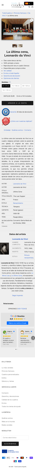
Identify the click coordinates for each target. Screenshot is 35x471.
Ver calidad (7, 71)
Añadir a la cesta (17, 103)
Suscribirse (10, 444)
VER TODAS (22, 309)
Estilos (4, 378)
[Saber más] (10, 82)
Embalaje (7, 130)
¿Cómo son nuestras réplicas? (21, 121)
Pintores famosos (20, 13)
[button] (2, 338)
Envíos (4, 403)
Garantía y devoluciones (10, 396)
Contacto (27, 130)
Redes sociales (7, 425)
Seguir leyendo (17, 295)
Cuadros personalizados (10, 374)
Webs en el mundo (8, 421)
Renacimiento (18, 203)
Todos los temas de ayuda (11, 406)
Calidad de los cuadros (10, 400)
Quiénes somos (17, 130)
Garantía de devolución (12, 76)
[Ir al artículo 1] (14, 45)
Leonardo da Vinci (19, 184)
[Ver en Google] (4, 332)
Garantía (13, 112)
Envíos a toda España (11, 73)
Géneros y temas (8, 381)
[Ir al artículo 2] (20, 45)
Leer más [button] (6, 344)
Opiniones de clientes (11, 78)
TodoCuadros (7, 13)
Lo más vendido (7, 368)
